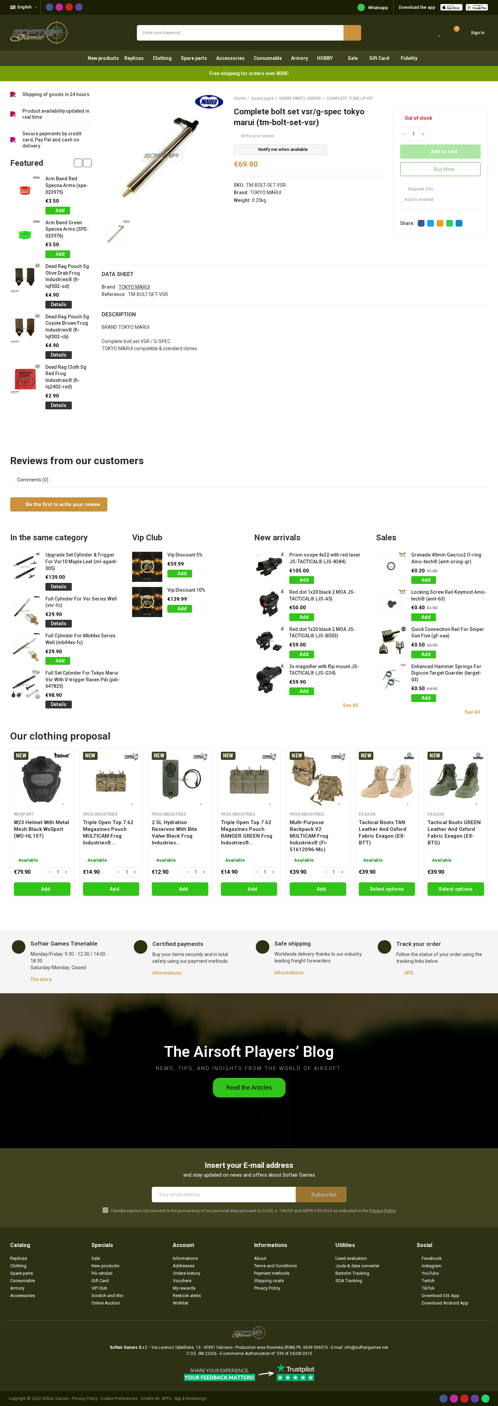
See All (350, 705)
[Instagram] (59, 7)
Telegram (459, 223)
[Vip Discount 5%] (147, 567)
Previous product (466, 98)
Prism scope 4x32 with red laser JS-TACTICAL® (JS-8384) (324, 558)
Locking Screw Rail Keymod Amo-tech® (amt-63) (448, 595)
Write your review (257, 135)
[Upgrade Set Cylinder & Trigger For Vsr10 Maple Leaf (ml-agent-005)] (25, 567)
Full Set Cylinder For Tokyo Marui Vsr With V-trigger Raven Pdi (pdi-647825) (82, 679)
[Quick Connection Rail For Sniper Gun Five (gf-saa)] (391, 641)
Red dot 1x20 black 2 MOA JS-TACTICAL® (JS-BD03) (322, 633)
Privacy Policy (382, 1210)
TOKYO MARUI (265, 192)
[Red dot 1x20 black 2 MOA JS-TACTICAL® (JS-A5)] (269, 604)
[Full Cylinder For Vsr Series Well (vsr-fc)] (25, 611)
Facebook (421, 223)
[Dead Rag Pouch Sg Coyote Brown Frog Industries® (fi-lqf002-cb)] (25, 329)
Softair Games (55, 1398)
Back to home (474, 98)
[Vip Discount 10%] (147, 602)
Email (440, 223)
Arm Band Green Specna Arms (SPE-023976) (67, 229)
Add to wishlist (419, 199)
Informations (167, 973)
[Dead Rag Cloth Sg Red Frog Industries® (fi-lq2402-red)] (25, 379)
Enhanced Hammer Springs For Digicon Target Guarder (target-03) (446, 673)
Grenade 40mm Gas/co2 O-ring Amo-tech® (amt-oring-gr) (446, 558)
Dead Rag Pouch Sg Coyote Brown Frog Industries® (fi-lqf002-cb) (67, 326)
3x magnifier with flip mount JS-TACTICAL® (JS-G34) (324, 670)
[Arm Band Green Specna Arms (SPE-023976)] (25, 235)
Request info (420, 188)
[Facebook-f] (49, 7)
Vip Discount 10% (186, 590)
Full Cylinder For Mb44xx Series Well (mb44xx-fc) (80, 639)
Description (119, 314)
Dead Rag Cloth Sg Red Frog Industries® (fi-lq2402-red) (65, 377)
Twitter (430, 223)
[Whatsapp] (485, 1398)
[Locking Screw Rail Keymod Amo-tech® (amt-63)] (391, 604)
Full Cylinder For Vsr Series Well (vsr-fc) (81, 602)
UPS (408, 973)
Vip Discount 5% (185, 555)
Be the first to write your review (62, 504)
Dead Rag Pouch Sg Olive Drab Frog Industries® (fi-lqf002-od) (67, 276)
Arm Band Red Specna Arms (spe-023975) (66, 185)
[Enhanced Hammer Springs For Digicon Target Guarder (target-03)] (391, 678)
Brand (108, 287)
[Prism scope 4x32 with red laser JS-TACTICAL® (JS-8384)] (269, 567)
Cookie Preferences (119, 1398)
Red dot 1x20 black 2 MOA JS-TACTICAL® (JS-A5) (322, 595)
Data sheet (117, 274)
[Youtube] (69, 7)
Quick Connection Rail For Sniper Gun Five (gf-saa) (447, 633)
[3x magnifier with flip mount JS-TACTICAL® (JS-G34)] (269, 678)
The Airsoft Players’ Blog (249, 1052)
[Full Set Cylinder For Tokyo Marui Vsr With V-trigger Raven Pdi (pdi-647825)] (25, 685)
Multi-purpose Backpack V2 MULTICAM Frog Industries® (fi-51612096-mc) (309, 836)
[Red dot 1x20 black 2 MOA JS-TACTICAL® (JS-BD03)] (269, 641)
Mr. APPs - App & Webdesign (181, 1398)
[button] (78, 163)
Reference (113, 294)
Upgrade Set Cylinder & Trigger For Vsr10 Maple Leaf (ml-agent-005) (81, 561)
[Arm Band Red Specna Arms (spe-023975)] (25, 191)
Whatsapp (378, 7)
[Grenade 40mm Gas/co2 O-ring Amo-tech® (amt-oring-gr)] (391, 567)
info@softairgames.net (366, 1347)
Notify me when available (283, 149)
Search (352, 33)
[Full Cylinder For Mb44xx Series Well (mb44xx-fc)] (25, 648)
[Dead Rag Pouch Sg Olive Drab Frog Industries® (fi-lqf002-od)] (25, 278)
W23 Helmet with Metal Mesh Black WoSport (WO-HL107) (41, 829)
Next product (483, 98)
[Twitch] (79, 7)
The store (40, 979)
